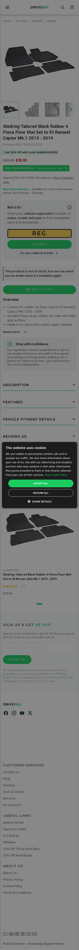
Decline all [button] (41, 492)
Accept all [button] (41, 483)
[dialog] (39, 475)
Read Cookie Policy (56, 475)
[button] (39, 501)
